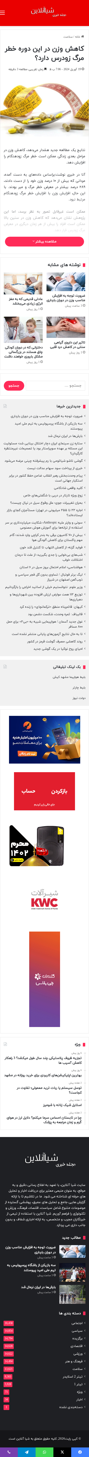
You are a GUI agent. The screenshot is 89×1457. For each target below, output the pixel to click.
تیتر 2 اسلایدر (73, 1376)
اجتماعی (77, 1323)
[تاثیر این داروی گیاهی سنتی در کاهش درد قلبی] (66, 327)
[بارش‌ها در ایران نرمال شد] (72, 1294)
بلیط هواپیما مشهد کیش (69, 677)
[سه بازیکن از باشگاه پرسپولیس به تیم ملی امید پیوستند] (72, 1272)
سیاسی (77, 1331)
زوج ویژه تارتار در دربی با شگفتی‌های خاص (53, 495)
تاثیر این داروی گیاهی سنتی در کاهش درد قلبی (67, 344)
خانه (78, 37)
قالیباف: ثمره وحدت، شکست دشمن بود (55, 614)
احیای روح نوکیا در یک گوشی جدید (58, 649)
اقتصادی (76, 1346)
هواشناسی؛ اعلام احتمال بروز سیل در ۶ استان (51, 567)
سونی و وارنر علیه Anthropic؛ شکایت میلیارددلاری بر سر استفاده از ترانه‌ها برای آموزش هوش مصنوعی (44, 525)
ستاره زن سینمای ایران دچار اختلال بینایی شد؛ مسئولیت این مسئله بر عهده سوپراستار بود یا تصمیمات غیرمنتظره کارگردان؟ (43, 448)
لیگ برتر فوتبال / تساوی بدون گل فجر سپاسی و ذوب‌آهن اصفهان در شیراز (49, 577)
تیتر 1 (78, 1384)
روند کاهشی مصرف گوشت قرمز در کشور (55, 641)
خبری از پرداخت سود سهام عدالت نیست (55, 468)
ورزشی (78, 1354)
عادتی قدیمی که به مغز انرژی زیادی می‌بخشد (26, 301)
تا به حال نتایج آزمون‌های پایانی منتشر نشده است (47, 634)
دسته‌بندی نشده (71, 1407)
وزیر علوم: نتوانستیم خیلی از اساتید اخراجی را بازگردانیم (44, 587)
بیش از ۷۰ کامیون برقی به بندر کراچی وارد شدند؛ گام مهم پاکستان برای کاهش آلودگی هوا (46, 537)
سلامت (68, 37)
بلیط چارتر (79, 688)
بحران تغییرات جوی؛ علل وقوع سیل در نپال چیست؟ (46, 503)
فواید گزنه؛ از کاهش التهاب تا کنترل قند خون (51, 547)
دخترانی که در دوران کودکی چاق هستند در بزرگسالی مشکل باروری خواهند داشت (23, 352)
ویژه (80, 1392)
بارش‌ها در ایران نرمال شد (65, 436)
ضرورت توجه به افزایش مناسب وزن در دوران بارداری (66, 298)
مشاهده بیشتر (45, 241)
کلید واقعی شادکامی (68, 488)
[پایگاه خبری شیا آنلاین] (44, 13)
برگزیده (77, 1338)
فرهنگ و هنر (74, 1361)
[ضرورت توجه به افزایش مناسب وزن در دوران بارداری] (66, 282)
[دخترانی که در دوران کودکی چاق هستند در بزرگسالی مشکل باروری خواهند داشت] (23, 330)
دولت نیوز (79, 698)
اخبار (79, 1399)
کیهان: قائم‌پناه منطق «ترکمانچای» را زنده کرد (51, 607)
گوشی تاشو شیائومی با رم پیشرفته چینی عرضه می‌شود (44, 461)
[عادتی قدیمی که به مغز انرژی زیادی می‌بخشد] (23, 283)
